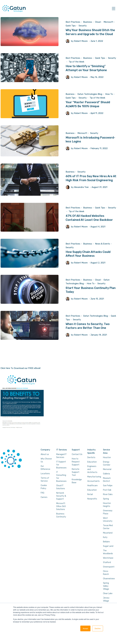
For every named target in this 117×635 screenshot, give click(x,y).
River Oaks (108, 494)
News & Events (102, 243)
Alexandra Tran (81, 187)
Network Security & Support (61, 496)
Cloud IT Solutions (60, 487)
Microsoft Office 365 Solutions (61, 506)
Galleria (106, 474)
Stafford (107, 562)
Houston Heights (107, 504)
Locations (45, 473)
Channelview (109, 578)
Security (83, 25)
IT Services (61, 449)
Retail (90, 494)
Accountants (93, 481)
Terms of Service (45, 479)
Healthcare (92, 485)
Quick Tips (71, 25)
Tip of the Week (76, 61)
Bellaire (106, 541)
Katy (105, 537)
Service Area (106, 451)
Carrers (44, 497)
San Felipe (107, 485)
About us (45, 454)
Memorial (107, 469)
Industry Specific (91, 451)
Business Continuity (61, 515)
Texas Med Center (108, 527)
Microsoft (108, 22)
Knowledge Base (77, 481)
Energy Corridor (106, 463)
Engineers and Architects (92, 469)
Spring (106, 499)
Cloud (98, 22)
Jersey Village (106, 599)
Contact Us (77, 454)
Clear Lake (107, 593)
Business (87, 22)
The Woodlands (108, 552)
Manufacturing (94, 477)
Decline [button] (98, 628)
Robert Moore (81, 41)
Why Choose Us (46, 460)
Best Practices (73, 22)
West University (107, 519)
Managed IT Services (61, 456)
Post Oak (107, 490)
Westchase (108, 558)
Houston (107, 457)
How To (109, 94)
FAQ (42, 493)
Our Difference (45, 467)
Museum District (107, 479)
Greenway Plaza (107, 512)
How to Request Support (76, 462)
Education (92, 462)
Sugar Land (108, 546)
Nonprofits (92, 499)
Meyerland (107, 533)
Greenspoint (108, 567)
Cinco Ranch (106, 572)
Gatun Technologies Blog (89, 94)
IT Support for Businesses (61, 465)
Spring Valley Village (106, 586)
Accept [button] (85, 628)
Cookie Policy (44, 487)
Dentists (91, 457)
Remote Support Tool (75, 472)
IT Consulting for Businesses (61, 476)
